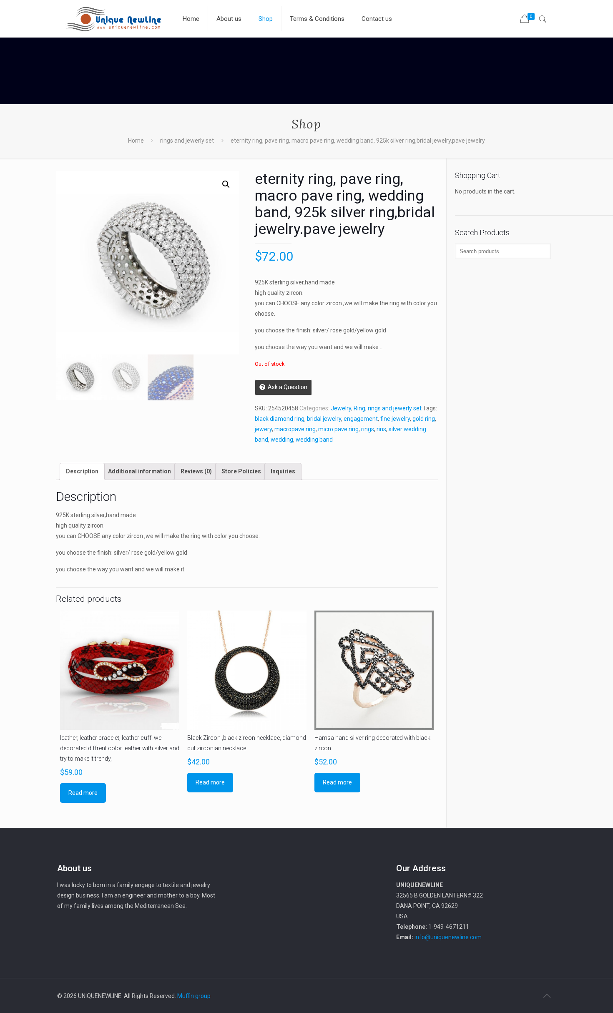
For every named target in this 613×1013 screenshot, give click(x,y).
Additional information (139, 471)
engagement (361, 418)
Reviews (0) (196, 471)
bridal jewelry (324, 418)
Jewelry (341, 408)
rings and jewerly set (187, 140)
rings (367, 429)
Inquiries (283, 471)
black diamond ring (279, 418)
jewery (263, 429)
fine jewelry (395, 418)
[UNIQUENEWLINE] (113, 19)
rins (381, 429)
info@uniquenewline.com (448, 937)
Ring (359, 408)
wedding (282, 439)
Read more (83, 792)
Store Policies (241, 471)
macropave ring (295, 429)
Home (136, 140)
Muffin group (194, 996)
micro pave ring (338, 429)
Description (82, 471)
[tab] (82, 471)
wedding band (314, 439)
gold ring (423, 418)
